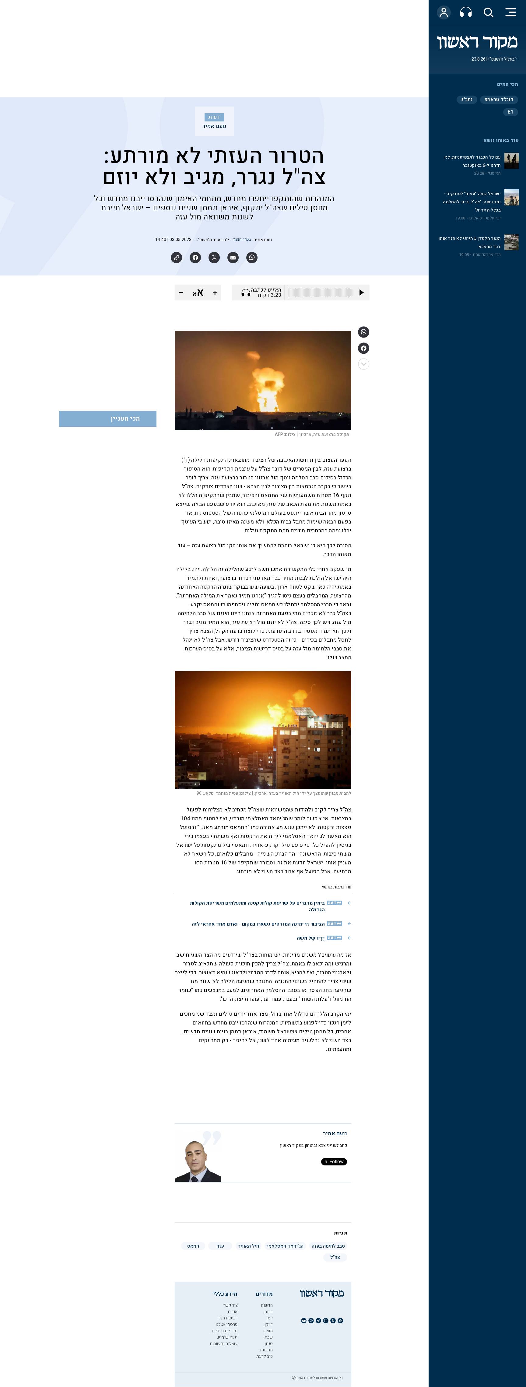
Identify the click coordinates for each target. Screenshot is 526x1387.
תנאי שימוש (227, 1337)
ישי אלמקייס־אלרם (485, 218)
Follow (336, 1161)
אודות (232, 1311)
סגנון (269, 1343)
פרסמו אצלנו (226, 1324)
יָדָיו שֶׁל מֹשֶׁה (311, 938)
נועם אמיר (214, 126)
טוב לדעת (264, 1356)
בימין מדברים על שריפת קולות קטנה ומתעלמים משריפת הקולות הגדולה (257, 906)
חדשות (267, 1305)
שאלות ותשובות (223, 1343)
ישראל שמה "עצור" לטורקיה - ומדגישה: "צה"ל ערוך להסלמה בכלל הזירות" (472, 202)
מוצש (268, 1331)
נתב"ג (467, 99)
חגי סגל (494, 173)
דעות (214, 117)
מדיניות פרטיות (224, 1331)
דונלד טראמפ (499, 99)
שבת (269, 1337)
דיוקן (269, 1324)
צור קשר (230, 1305)
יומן (269, 1318)
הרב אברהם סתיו (487, 255)
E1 (511, 112)
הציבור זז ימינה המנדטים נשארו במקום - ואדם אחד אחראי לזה (258, 924)
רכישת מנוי (227, 1318)
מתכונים (266, 1350)
